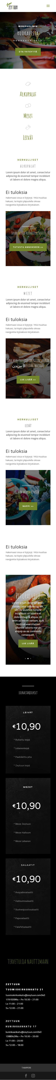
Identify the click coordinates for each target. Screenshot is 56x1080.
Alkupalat (28, 94)
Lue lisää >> (28, 380)
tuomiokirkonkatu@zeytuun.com (23, 995)
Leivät (28, 137)
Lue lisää (28, 643)
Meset (28, 115)
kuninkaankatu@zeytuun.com (21, 1032)
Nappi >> (28, 506)
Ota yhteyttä (28, 52)
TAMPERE (26, 1067)
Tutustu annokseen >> (28, 247)
